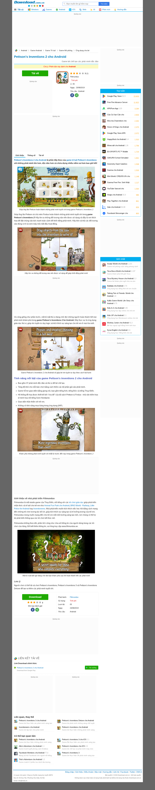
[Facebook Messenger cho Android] (104, 213)
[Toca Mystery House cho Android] (104, 279)
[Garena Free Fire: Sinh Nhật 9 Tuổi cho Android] (104, 182)
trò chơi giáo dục (76, 502)
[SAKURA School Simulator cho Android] (104, 157)
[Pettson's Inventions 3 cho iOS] (59, 740)
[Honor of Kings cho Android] (104, 127)
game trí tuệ (71, 160)
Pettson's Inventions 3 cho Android (32, 720)
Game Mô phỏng (65, 50)
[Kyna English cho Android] (104, 331)
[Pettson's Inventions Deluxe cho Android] (59, 721)
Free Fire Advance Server (117, 103)
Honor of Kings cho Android (118, 128)
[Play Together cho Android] (104, 201)
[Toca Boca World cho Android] (104, 272)
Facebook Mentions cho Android (33, 753)
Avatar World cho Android (119, 264)
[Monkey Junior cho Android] (104, 324)
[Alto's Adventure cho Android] (15, 747)
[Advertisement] (77, 32)
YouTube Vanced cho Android (115, 189)
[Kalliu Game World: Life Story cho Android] (104, 302)
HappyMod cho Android (118, 139)
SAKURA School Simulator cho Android (117, 158)
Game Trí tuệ (50, 50)
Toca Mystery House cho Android (121, 278)
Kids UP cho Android (116, 315)
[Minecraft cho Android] (104, 145)
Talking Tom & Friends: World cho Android (120, 294)
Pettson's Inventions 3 (70, 753)
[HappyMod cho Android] (104, 139)
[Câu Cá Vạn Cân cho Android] (104, 114)
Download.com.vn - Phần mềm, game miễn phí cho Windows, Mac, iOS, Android (29, 3)
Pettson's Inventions (87, 160)
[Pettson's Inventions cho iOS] (59, 747)
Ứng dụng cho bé (82, 50)
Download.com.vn (16, 50)
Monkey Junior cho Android (120, 323)
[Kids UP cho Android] (104, 316)
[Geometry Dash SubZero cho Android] (104, 164)
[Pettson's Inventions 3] (59, 753)
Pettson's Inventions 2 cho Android (30, 160)
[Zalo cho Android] (104, 207)
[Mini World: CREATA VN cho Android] (104, 176)
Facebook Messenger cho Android (117, 214)
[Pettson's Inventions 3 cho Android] (15, 721)
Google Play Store (116, 96)
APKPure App (114, 108)
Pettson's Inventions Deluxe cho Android (78, 720)
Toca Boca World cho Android (121, 271)
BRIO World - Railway (79, 505)
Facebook (124, 772)
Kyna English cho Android (118, 330)
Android (24, 50)
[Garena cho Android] (104, 170)
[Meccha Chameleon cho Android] (104, 121)
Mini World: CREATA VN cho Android (118, 177)
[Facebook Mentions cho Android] (15, 753)
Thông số (31, 155)
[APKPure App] (104, 108)
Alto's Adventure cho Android (31, 746)
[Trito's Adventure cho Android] (15, 760)
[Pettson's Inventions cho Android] (59, 728)
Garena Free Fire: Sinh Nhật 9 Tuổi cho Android (118, 183)
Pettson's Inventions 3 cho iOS (75, 739)
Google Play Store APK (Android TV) (116, 134)
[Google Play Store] (104, 96)
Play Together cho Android (117, 202)
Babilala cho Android (117, 286)
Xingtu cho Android (116, 195)
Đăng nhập (69, 772)
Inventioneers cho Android (29, 727)
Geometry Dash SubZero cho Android (117, 165)
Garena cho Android (115, 170)
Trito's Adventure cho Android (32, 759)
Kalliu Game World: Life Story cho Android (120, 302)
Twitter (132, 772)
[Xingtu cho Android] (104, 194)
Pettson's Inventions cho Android (75, 727)
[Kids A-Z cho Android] (104, 309)
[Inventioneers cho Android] (15, 728)
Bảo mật (98, 772)
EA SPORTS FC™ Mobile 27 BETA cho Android (117, 152)
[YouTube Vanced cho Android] (104, 188)
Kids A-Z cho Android (117, 308)
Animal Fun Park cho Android (57, 505)
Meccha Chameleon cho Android (117, 121)
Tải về (41, 155)
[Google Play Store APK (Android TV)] (104, 133)
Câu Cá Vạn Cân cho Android (115, 115)
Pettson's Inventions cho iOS (75, 746)
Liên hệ (116, 772)
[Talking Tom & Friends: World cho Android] (104, 294)
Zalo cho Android (116, 207)
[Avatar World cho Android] (104, 265)
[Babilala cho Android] (104, 287)
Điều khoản (88, 772)
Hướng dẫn (107, 772)
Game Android (36, 50)
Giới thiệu (79, 772)
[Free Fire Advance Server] (104, 102)
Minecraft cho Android (117, 145)
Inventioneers (39, 509)
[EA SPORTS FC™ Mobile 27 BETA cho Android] (104, 151)
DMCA (139, 772)
